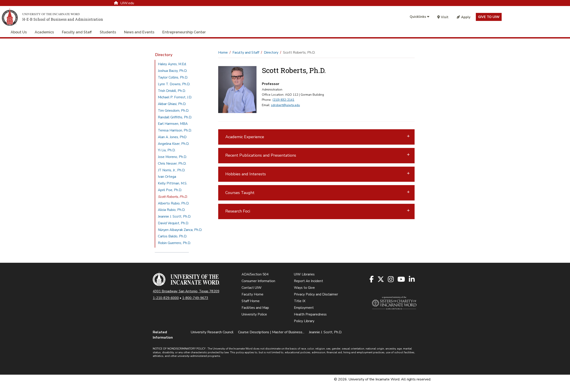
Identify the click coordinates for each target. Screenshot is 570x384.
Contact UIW (252, 287)
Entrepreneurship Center (184, 32)
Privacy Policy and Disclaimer (316, 294)
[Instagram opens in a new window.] (391, 279)
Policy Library (304, 321)
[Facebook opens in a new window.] (371, 279)
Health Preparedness (310, 314)
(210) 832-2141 (283, 100)
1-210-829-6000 (166, 298)
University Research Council (212, 332)
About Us (19, 32)
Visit (444, 17)
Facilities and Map (255, 307)
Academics (44, 32)
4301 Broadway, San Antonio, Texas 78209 (186, 291)
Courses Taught (239, 192)
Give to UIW (488, 17)
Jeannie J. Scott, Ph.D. (325, 332)
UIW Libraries (304, 274)
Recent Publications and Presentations (260, 155)
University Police (254, 314)
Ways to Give (304, 287)
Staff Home (251, 301)
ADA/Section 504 (255, 274)
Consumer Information (258, 281)
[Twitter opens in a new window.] (381, 279)
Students (108, 32)
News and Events (139, 32)
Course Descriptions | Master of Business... (271, 332)
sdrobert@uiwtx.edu (285, 105)
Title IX (299, 301)
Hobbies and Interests (245, 174)
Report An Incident (308, 281)
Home (223, 52)
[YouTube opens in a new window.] (401, 279)
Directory (163, 54)
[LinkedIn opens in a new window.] (412, 279)
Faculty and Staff (77, 32)
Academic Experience (244, 136)
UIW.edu (127, 3)
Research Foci (237, 211)
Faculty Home (252, 294)
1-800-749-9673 (195, 298)
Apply (465, 17)
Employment (304, 307)
